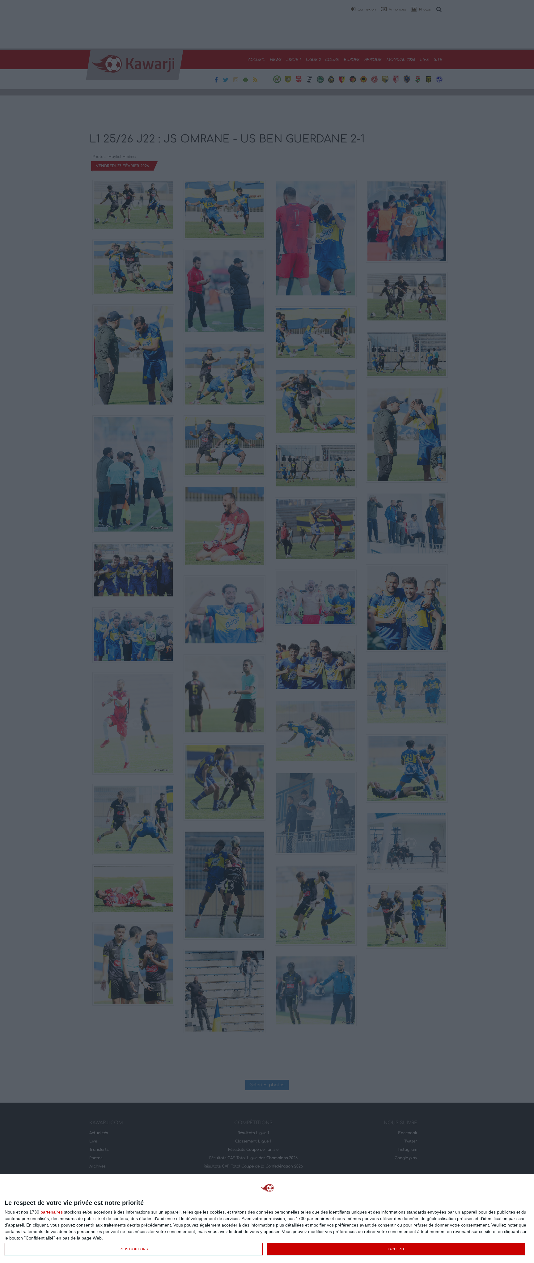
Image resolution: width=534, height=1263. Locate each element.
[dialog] (267, 1219)
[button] (363, 9)
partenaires (51, 1212)
